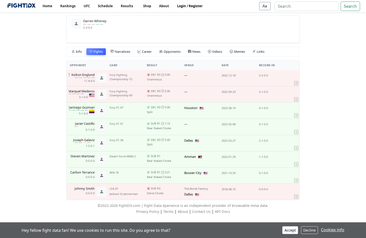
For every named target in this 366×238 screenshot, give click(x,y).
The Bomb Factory (196, 188)
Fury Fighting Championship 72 (121, 77)
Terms (168, 211)
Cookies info (332, 230)
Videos (217, 51)
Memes (239, 51)
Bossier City (192, 173)
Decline (309, 230)
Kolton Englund (83, 75)
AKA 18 (114, 172)
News (196, 51)
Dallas (188, 140)
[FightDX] (21, 6)
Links (260, 51)
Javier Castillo (85, 124)
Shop (147, 6)
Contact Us (201, 211)
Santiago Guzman (81, 108)
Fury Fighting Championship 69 (121, 93)
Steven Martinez (82, 156)
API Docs (222, 211)
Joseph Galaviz (84, 140)
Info (79, 51)
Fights (98, 51)
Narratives (122, 51)
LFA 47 (114, 188)
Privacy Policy (147, 211)
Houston (190, 108)
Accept (290, 230)
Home (47, 6)
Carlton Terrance (82, 173)
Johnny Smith (84, 189)
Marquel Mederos (81, 91)
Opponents (172, 51)
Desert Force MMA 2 (123, 156)
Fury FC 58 (116, 140)
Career (147, 51)
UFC (87, 6)
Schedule (105, 6)
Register (196, 6)
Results (127, 6)
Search (350, 6)
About (164, 6)
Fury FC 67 (116, 107)
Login (181, 6)
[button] (296, 78)
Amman (190, 156)
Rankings (68, 6)
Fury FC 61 (116, 123)
